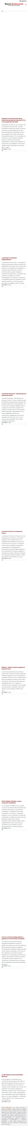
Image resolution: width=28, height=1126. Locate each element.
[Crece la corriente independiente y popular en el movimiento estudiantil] (14, 882)
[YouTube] (22, 1)
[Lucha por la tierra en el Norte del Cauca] (14, 477)
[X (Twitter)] (23, 1)
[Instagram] (20, 1)
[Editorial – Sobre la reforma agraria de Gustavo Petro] (14, 612)
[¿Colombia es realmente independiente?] (14, 203)
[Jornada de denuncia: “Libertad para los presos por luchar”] (14, 339)
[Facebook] (25, 1)
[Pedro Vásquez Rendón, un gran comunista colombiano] (14, 746)
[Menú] (25, 4)
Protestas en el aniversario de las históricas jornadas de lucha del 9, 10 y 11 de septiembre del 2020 (14, 120)
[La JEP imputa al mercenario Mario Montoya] (14, 1020)
